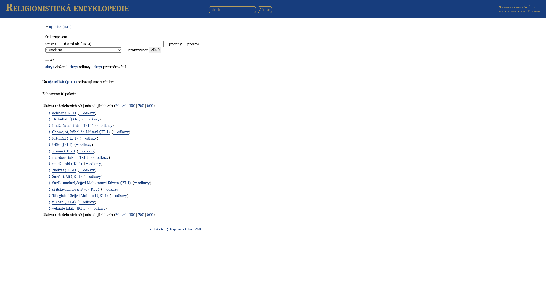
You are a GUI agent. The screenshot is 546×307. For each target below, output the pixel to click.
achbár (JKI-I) (64, 113)
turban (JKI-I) (64, 202)
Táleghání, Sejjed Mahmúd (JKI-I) (80, 195)
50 (124, 105)
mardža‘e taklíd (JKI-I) (71, 157)
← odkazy (87, 113)
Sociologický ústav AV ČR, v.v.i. (519, 7)
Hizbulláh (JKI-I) (66, 119)
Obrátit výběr (137, 50)
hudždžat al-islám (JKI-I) (72, 125)
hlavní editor (507, 11)
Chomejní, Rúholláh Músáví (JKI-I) (81, 132)
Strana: (51, 44)
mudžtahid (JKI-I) (67, 163)
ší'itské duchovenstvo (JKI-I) (75, 189)
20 (117, 105)
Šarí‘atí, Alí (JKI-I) (67, 176)
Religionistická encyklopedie (67, 7)
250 (141, 105)
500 (150, 105)
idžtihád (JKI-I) (65, 138)
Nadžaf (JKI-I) (64, 170)
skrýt (49, 66)
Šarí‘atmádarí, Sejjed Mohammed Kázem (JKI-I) (91, 183)
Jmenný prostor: (184, 44)
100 (132, 105)
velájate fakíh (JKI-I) (69, 208)
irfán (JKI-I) (62, 144)
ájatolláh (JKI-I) (60, 27)
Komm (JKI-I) (63, 151)
